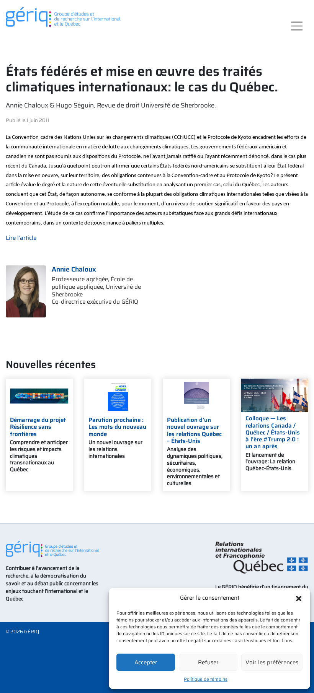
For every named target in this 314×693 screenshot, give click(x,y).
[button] (299, 598)
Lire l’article (21, 237)
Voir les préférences (271, 662)
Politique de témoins (205, 679)
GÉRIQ (31, 632)
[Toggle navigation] (296, 26)
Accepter (145, 662)
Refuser (208, 662)
